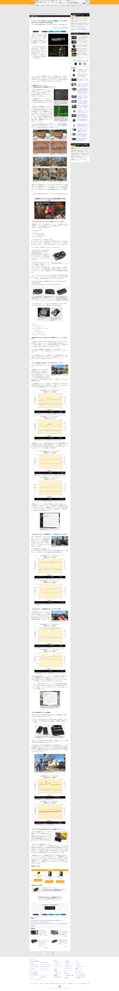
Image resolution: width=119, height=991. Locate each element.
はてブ (52, 31)
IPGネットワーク (78, 971)
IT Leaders (32, 968)
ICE (76, 961)
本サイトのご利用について (33, 983)
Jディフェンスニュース (70, 964)
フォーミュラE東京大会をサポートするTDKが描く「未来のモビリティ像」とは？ (83, 37)
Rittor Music (56, 961)
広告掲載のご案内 (48, 983)
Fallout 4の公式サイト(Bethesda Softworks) (40, 922)
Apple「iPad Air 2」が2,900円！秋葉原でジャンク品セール (83, 80)
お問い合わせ (42, 983)
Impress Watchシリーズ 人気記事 (80, 144)
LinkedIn (64, 31)
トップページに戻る (49, 953)
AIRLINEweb (68, 962)
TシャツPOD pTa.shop (81, 973)
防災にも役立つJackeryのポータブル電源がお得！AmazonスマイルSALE (82, 75)
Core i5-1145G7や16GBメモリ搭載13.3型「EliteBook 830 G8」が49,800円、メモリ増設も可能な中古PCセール (82, 136)
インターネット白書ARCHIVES (36, 979)
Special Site (76, 33)
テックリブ (66, 977)
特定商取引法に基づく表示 (85, 983)
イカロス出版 (66, 961)
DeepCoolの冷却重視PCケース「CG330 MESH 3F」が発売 (82, 120)
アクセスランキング (78, 14)
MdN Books (68, 973)
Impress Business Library (45, 966)
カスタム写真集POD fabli (81, 975)
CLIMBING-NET (57, 973)
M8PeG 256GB (40, 331)
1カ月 (87, 15)
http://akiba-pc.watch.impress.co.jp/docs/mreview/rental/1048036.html (46, 284)
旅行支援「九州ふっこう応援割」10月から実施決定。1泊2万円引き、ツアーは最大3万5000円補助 (81, 154)
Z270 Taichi (41, 326)
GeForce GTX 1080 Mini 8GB (43, 328)
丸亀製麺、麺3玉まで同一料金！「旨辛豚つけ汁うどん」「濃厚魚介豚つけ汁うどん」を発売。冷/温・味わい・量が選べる (81, 151)
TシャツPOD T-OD (58, 966)
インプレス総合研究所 (34, 966)
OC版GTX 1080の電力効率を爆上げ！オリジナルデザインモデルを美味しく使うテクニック (63, 942)
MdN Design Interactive (70, 975)
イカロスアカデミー (69, 970)
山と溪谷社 (55, 970)
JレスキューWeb (68, 968)
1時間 (73, 15)
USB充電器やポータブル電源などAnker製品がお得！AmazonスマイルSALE (83, 71)
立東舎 (56, 968)
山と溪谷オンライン (58, 971)
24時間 (78, 15)
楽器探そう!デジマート (58, 964)
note (58, 31)
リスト (40, 31)
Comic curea (79, 964)
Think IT (32, 962)
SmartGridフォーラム (44, 962)
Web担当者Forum (34, 964)
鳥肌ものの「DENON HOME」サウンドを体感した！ (82, 54)
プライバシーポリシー (63, 983)
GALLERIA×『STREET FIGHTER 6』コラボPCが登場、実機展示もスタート (82, 97)
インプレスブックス (44, 975)
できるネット (33, 977)
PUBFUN (76, 968)
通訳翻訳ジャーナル (69, 966)
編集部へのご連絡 (56, 983)
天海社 (78, 962)
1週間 (83, 15)
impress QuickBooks (80, 966)
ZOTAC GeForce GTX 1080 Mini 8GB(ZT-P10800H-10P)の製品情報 (45, 920)
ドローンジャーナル (34, 970)
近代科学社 (55, 975)
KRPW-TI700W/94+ (42, 333)
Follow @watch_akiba (50, 898)
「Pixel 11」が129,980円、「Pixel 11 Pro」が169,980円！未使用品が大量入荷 (82, 102)
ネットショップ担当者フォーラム (46, 964)
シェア (45, 31)
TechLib (67, 978)
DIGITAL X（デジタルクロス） (46, 970)
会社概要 (70, 983)
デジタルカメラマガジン (35, 975)
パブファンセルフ (79, 969)
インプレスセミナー (44, 968)
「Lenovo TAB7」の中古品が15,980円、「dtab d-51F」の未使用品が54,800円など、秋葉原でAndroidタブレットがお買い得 (81, 24)
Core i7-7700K (37, 325)
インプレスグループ (76, 983)
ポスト (36, 31)
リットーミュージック (58, 962)
